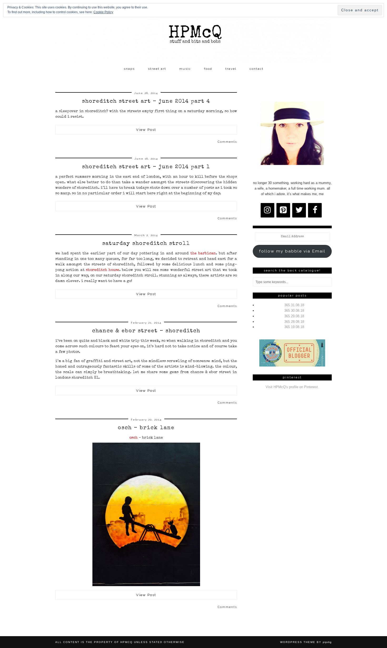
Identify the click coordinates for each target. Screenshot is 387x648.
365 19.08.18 (294, 327)
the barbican (202, 253)
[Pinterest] (283, 210)
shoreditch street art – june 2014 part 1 (146, 167)
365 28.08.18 (294, 322)
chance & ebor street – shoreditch (146, 331)
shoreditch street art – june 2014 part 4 (146, 101)
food (208, 69)
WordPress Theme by (306, 642)
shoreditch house (102, 270)
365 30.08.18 (294, 311)
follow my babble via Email (292, 251)
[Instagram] (267, 210)
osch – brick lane (146, 428)
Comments (227, 142)
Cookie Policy (103, 12)
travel (230, 69)
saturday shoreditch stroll (146, 243)
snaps (129, 69)
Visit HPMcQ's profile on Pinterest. (292, 387)
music (185, 69)
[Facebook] (315, 210)
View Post (146, 130)
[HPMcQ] (193, 32)
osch (133, 438)
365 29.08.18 (294, 316)
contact (257, 69)
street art (157, 69)
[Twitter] (299, 210)
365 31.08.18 (294, 305)
